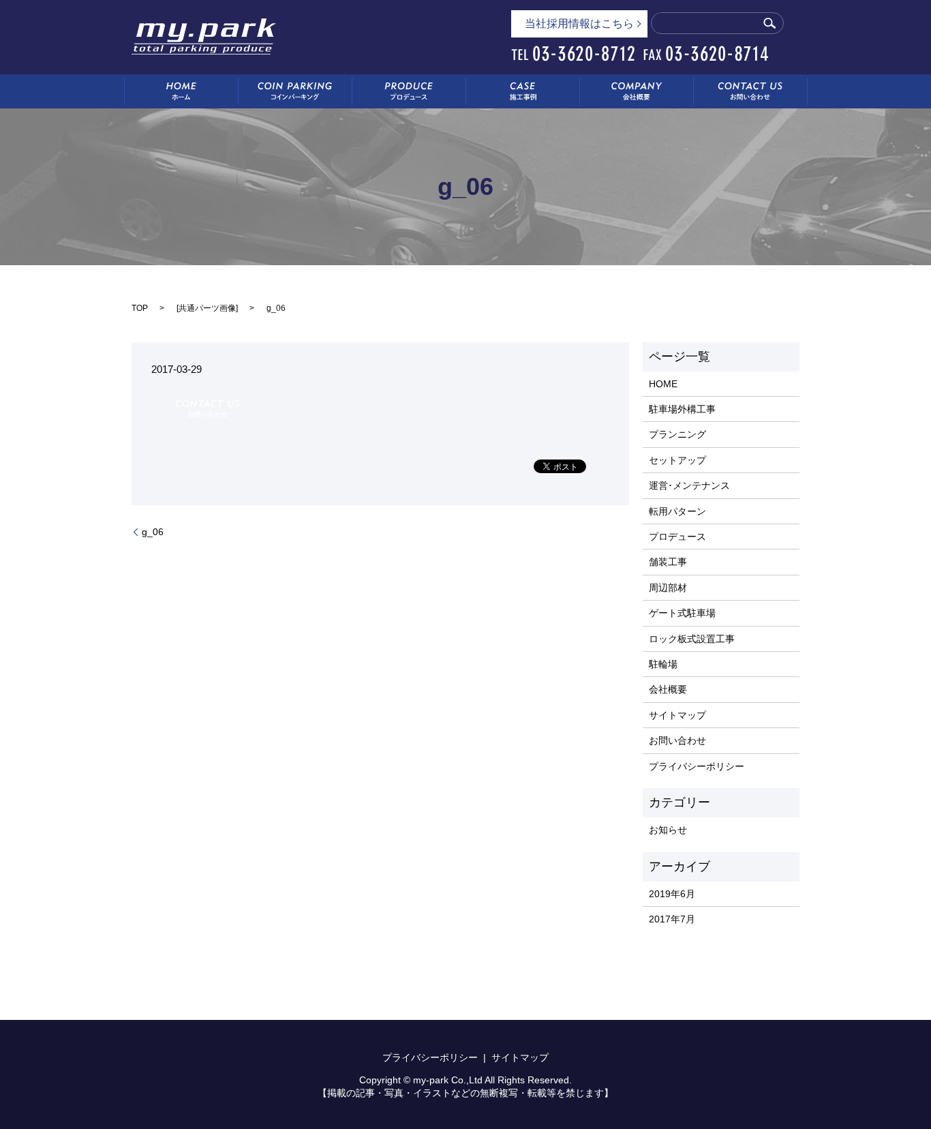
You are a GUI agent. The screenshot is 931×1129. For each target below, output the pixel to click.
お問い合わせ (677, 740)
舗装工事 (668, 561)
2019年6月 (672, 893)
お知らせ (668, 829)
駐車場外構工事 (682, 409)
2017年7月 (672, 919)
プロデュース (677, 536)
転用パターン (677, 511)
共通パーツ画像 (207, 308)
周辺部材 (668, 587)
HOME (663, 383)
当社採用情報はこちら (579, 23)
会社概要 (668, 689)
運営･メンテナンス (689, 485)
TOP (140, 308)
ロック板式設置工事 (692, 638)
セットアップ (677, 460)
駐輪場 (663, 664)
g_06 (153, 531)
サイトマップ (677, 715)
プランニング (677, 434)
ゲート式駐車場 (682, 612)
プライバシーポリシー (696, 766)
